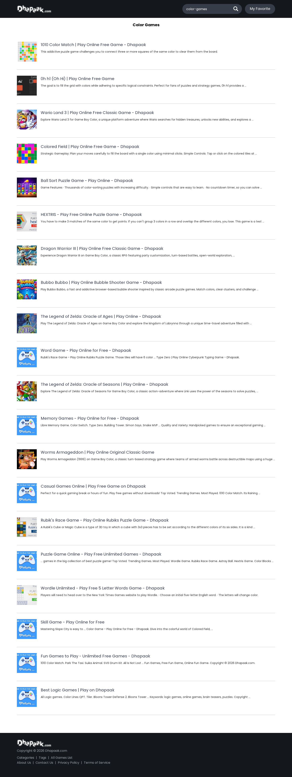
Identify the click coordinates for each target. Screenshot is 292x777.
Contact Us (44, 762)
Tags (42, 757)
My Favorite (260, 8)
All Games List (62, 757)
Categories (25, 757)
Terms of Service (97, 762)
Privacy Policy (68, 762)
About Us (24, 762)
